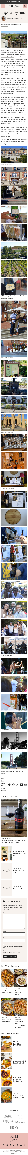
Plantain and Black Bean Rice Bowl (19, 1062)
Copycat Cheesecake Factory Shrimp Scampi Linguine (20, 1023)
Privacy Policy (6, 1151)
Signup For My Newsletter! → (14, 1)
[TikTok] (14, 1145)
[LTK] (24, 1145)
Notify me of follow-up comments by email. (13, 947)
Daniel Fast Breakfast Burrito (19, 1045)
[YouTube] (21, 1145)
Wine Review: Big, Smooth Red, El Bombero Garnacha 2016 (13, 841)
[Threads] (17, 1145)
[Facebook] (10, 1145)
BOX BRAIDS (17, 888)
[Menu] (3, 6)
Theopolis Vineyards (7, 488)
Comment (6, 913)
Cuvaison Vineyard (7, 357)
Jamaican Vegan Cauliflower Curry (19, 1096)
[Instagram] (3, 1145)
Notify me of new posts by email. (12, 952)
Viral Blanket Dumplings (6, 1021)
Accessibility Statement (14, 1151)
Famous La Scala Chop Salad (18, 992)
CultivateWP (13, 1153)
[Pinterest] (7, 1145)
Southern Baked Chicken (7, 992)
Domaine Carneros (7, 164)
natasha (10, 18)
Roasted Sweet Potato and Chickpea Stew (18, 1079)
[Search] (25, 6)
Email (5, 938)
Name (5, 931)
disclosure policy (4, 26)
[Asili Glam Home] (14, 6)
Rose (10, 106)
